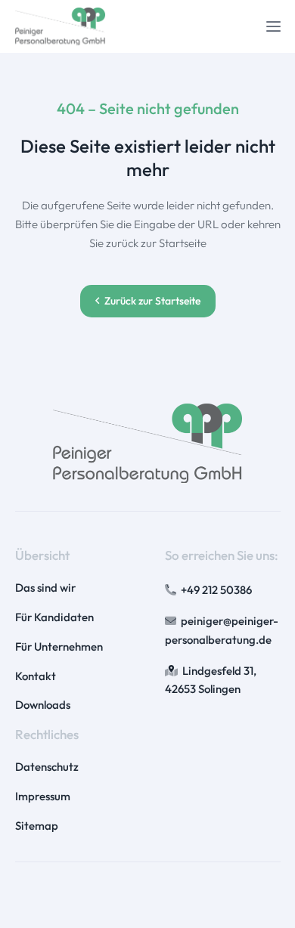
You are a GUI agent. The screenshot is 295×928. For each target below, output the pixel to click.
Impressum (42, 796)
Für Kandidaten (54, 617)
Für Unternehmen (59, 646)
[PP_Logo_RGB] (60, 26)
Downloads (42, 705)
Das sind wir (45, 587)
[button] (273, 27)
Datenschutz (47, 766)
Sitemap (36, 825)
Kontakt (35, 676)
